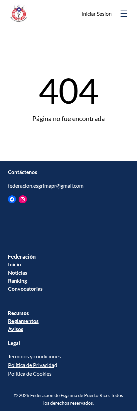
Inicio (14, 264)
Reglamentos (23, 321)
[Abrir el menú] (123, 13)
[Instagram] (23, 199)
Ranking (17, 280)
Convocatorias (25, 288)
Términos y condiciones (34, 356)
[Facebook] (12, 199)
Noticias (17, 272)
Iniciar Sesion (96, 13)
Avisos (15, 329)
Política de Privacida (31, 365)
